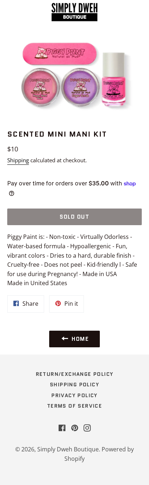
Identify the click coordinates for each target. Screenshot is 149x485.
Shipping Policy (74, 384)
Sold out (74, 217)
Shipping (18, 160)
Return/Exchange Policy (75, 374)
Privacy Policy (74, 395)
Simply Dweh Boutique (68, 449)
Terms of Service (74, 405)
